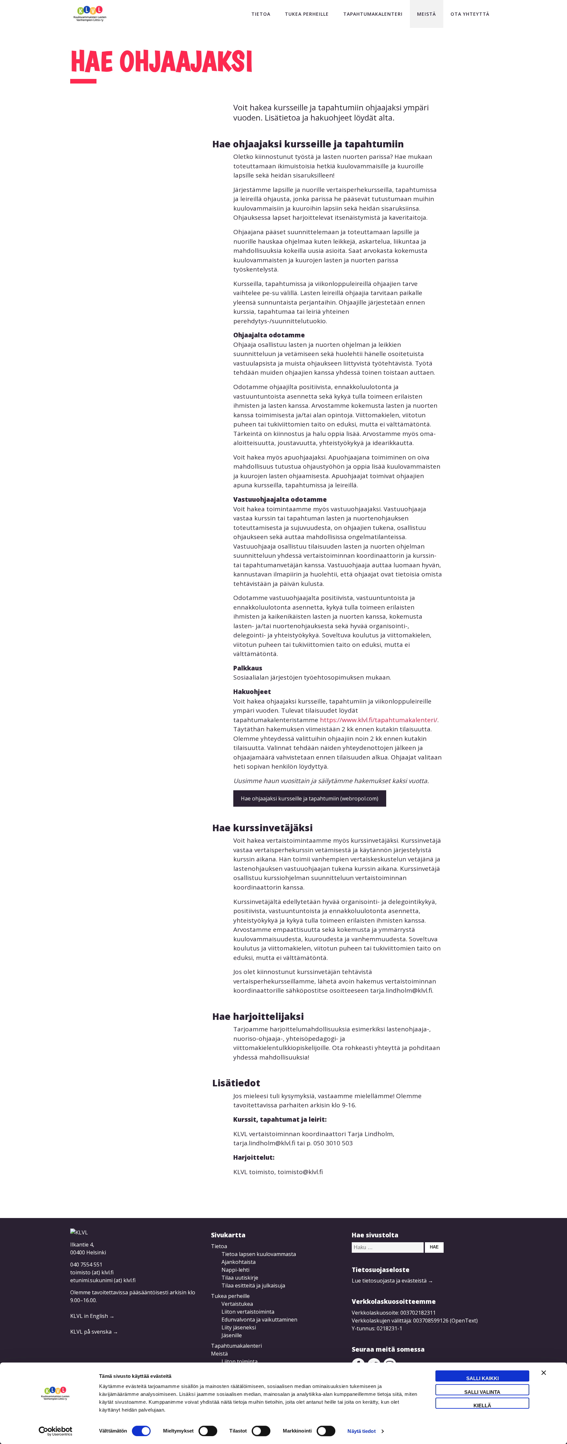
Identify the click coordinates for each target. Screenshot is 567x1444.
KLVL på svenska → (94, 1331)
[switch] (208, 1431)
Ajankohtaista (238, 1262)
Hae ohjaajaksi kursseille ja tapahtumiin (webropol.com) (309, 798)
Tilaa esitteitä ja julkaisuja (253, 1285)
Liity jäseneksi (238, 1327)
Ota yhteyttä (470, 14)
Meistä (426, 14)
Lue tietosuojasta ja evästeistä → (392, 1280)
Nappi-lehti (235, 1269)
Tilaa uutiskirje (239, 1277)
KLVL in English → (92, 1316)
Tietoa (260, 14)
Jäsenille (231, 1335)
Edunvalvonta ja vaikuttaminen (259, 1319)
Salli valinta (482, 1392)
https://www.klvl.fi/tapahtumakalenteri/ (378, 720)
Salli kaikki (482, 1378)
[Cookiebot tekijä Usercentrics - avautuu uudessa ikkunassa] (55, 1431)
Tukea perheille (307, 14)
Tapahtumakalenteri (373, 14)
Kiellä (482, 1405)
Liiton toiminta (239, 1361)
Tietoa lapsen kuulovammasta (258, 1254)
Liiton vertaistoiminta (247, 1311)
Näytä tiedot (361, 1431)
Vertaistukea (237, 1303)
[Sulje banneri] (543, 1375)
